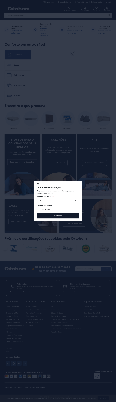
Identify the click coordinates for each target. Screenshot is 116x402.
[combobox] (58, 200)
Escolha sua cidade (45, 205)
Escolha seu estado (45, 197)
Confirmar (58, 216)
